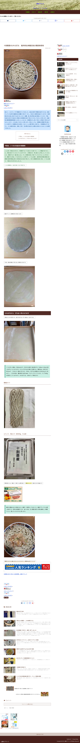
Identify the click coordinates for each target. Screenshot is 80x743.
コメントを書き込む (27, 704)
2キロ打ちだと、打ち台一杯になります (28, 138)
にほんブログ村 (8, 108)
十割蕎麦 (6, 597)
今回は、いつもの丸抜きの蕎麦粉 (26, 136)
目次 (25, 133)
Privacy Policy (75, 739)
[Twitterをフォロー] (24, 20)
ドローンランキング (8, 591)
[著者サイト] (8, 20)
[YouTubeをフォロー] (72, 20)
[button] (77, 120)
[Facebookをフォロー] (40, 20)
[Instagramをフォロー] (56, 20)
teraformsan (67, 134)
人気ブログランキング (61, 56)
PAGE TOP (40, 734)
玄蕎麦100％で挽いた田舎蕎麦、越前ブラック (15, 574)
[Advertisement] (40, 33)
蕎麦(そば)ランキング (9, 103)
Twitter (68, 739)
